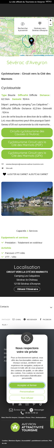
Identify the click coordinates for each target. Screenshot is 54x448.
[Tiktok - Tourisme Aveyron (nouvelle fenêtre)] (41, 403)
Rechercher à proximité (23, 29)
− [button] (50, 24)
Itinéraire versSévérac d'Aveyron (40, 29)
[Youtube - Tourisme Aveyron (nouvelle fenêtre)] (20, 403)
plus (4, 325)
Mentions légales (14, 440)
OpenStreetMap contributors (43, 55)
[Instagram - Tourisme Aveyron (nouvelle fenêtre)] (27, 403)
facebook (46, 320)
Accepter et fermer (27, 385)
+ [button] (50, 20)
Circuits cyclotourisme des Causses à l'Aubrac (27, 132)
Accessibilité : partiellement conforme (35, 440)
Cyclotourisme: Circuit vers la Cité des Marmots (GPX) (27, 154)
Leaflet (22, 55)
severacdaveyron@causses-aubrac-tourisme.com (25, 164)
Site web (9, 168)
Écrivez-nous (19, 410)
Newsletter (52, 422)
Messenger (39, 409)
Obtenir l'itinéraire (27, 289)
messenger (31, 320)
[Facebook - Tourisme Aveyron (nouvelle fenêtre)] (13, 403)
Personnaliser (27, 391)
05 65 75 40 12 (31, 412)
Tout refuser (27, 398)
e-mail (18, 320)
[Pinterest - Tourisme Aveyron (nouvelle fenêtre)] (34, 403)
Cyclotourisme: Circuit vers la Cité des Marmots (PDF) (27, 143)
